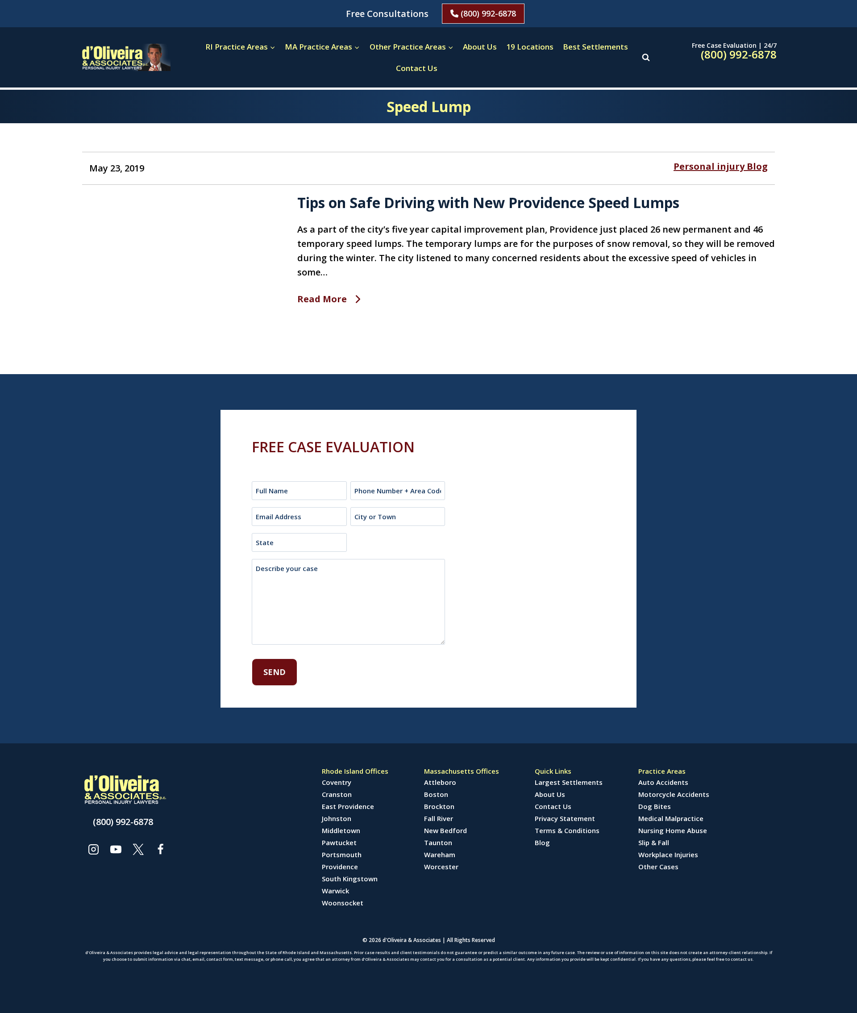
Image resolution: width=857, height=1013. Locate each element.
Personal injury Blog (721, 166)
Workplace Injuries (668, 854)
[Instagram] (93, 849)
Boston (436, 794)
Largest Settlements (569, 782)
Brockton (439, 806)
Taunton (438, 842)
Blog (542, 842)
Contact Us (416, 68)
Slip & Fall (653, 842)
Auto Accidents (663, 782)
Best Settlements (595, 47)
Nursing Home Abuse (672, 830)
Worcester (441, 866)
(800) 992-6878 (487, 13)
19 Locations (529, 47)
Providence (340, 866)
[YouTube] (115, 849)
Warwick (335, 890)
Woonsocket (342, 902)
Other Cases (658, 866)
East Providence (348, 806)
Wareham (439, 854)
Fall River (438, 818)
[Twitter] (138, 849)
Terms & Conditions (567, 830)
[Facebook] (160, 849)
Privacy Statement (565, 818)
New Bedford (445, 830)
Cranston (337, 794)
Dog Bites (654, 806)
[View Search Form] (646, 57)
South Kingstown (350, 878)
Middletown (341, 830)
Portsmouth (342, 854)
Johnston (336, 818)
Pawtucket (339, 842)
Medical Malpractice (670, 818)
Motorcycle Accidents (673, 794)
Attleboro (440, 782)
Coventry (336, 782)
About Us (480, 47)
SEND (274, 672)
